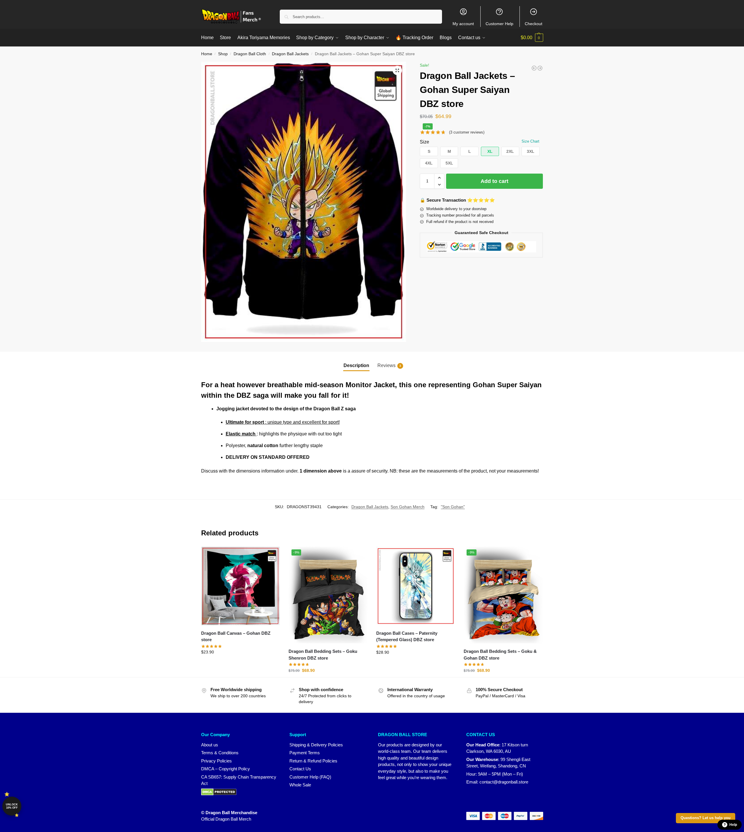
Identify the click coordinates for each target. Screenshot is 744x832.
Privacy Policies (216, 760)
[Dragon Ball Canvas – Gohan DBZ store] (240, 585)
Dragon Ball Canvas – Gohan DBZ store (235, 636)
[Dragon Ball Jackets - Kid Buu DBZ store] (534, 68)
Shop (223, 54)
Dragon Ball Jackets (290, 54)
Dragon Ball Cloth (250, 54)
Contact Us (300, 768)
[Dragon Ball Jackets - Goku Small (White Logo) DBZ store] (540, 68)
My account (463, 23)
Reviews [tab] (389, 365)
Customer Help (499, 23)
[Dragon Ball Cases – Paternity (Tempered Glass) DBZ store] (415, 585)
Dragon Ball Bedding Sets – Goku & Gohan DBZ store (500, 654)
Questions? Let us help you (706, 818)
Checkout (533, 23)
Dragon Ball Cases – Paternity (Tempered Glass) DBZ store (406, 636)
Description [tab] (356, 365)
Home (206, 54)
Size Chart (530, 141)
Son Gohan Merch (407, 506)
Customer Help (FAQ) (310, 776)
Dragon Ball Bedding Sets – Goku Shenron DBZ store (323, 654)
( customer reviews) (466, 132)
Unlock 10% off (12, 806)
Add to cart (494, 181)
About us (209, 744)
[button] (532, 37)
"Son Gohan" (453, 506)
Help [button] (733, 825)
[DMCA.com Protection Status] (239, 791)
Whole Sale (300, 784)
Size (424, 141)
